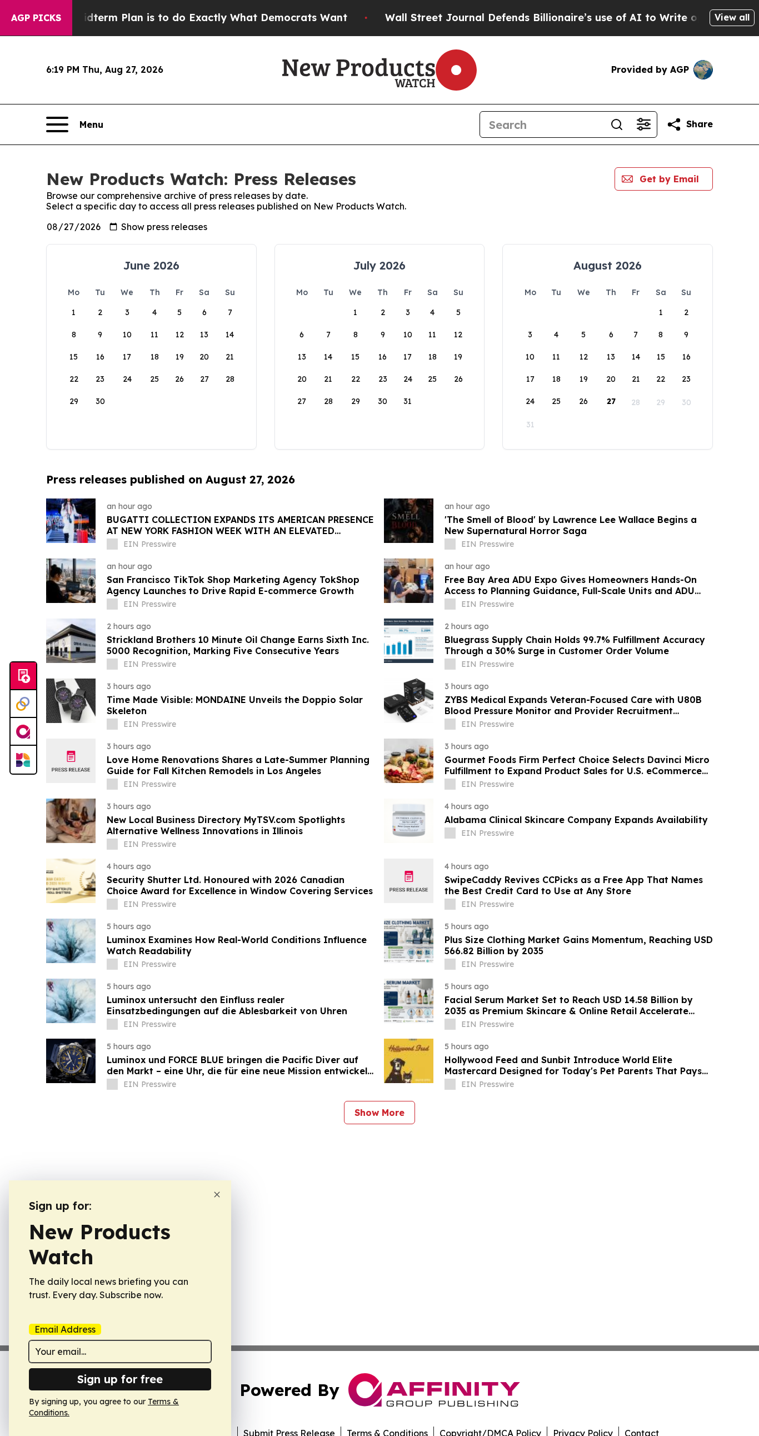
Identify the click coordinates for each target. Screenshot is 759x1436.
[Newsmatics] (23, 760)
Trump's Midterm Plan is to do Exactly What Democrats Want (189, 17)
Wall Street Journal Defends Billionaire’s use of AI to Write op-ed (553, 17)
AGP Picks (36, 17)
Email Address (65, 1329)
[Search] (616, 124)
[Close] (217, 1194)
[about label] (112, 544)
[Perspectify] (23, 704)
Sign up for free (120, 1379)
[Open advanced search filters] (643, 124)
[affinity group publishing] (23, 732)
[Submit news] (23, 676)
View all (732, 17)
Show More (379, 1112)
